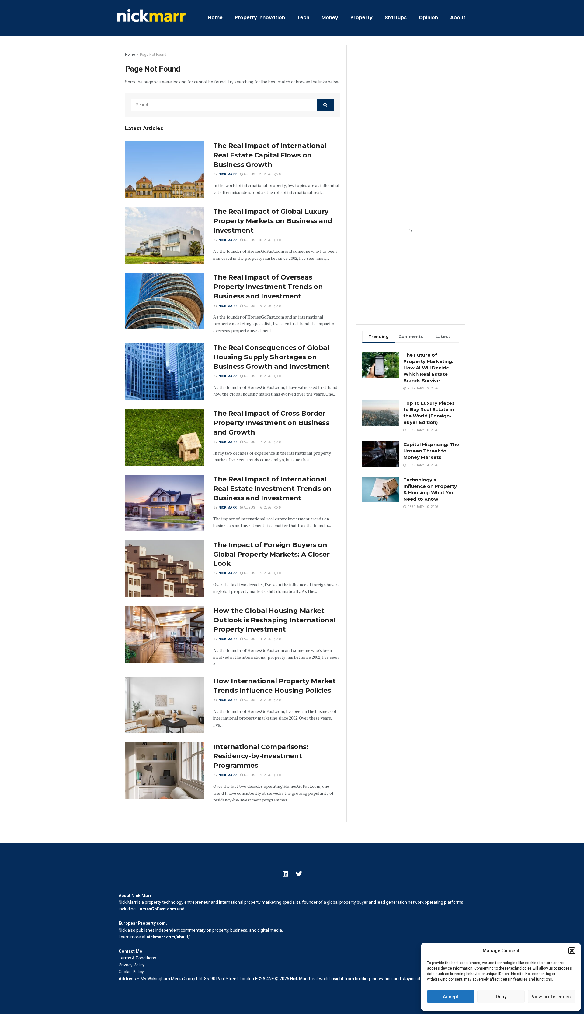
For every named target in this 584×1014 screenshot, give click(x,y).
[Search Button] (325, 105)
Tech (303, 17)
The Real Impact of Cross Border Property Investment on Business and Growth (271, 422)
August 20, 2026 (257, 240)
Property (361, 17)
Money (330, 17)
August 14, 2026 (257, 639)
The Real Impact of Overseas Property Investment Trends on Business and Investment (268, 286)
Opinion (428, 17)
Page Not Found (153, 54)
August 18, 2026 (257, 376)
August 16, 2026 (257, 507)
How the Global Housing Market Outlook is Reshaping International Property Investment (274, 620)
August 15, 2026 (257, 573)
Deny (501, 996)
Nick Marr (227, 174)
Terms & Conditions (137, 958)
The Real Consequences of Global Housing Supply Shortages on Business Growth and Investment (271, 357)
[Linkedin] (285, 874)
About (457, 17)
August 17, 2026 (257, 442)
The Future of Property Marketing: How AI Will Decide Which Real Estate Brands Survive (428, 367)
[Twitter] (299, 874)
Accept (450, 996)
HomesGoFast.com (156, 909)
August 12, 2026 (257, 775)
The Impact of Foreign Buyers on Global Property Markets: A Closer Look (271, 554)
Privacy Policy (132, 965)
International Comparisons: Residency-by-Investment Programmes (260, 756)
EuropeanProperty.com (142, 923)
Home (215, 17)
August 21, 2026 (257, 174)
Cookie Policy (131, 971)
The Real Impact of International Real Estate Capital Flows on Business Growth (269, 155)
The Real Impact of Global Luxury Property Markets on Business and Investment (272, 220)
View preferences (551, 996)
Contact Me (130, 951)
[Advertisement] (410, 136)
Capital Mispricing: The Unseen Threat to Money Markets (431, 451)
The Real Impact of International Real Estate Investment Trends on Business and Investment (272, 488)
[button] (572, 951)
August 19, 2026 (257, 306)
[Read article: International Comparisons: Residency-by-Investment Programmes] (164, 770)
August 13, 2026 (257, 700)
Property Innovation (260, 17)
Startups (396, 17)
